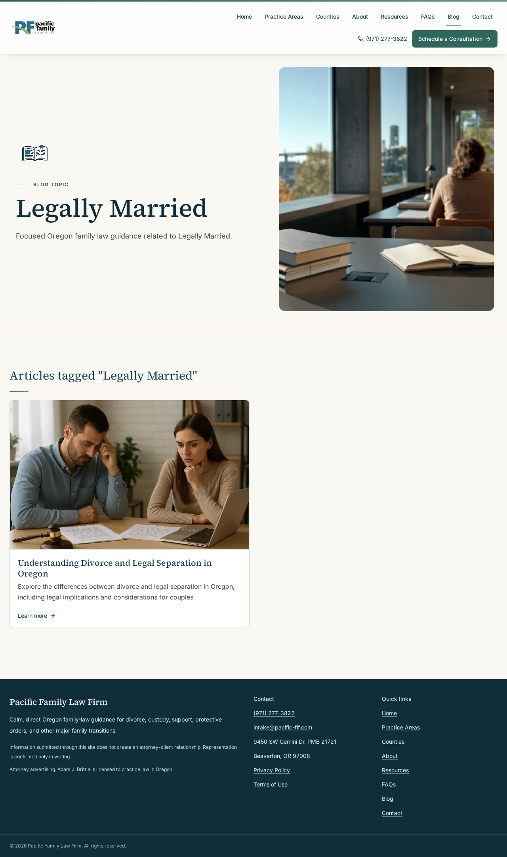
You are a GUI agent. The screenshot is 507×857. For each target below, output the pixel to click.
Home (244, 16)
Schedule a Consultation (450, 38)
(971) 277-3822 (386, 38)
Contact (482, 16)
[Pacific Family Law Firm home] (33, 27)
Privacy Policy (272, 770)
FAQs (428, 16)
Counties (327, 16)
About (360, 16)
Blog (453, 16)
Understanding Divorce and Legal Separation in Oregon (115, 568)
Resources (394, 16)
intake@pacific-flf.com (283, 727)
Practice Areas (284, 16)
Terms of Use (271, 784)
